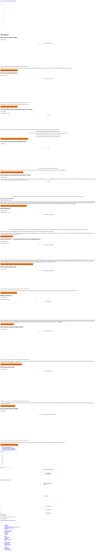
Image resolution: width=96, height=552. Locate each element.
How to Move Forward (8, 12)
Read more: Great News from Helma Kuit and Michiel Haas (12, 172)
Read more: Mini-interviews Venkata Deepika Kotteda (11, 364)
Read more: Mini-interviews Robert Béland (9, 106)
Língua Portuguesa (7, 25)
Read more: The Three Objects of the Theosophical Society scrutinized (14, 138)
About (3, 3)
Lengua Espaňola (7, 23)
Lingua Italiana (6, 24)
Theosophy (6, 6)
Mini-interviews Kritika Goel (7, 447)
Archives (3, 27)
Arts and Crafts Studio (8, 31)
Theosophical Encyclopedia (9, 9)
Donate (3, 32)
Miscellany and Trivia (8, 20)
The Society (6, 5)
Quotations (6, 19)
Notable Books (7, 18)
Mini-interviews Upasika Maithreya (8, 448)
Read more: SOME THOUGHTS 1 (7, 324)
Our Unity (6, 15)
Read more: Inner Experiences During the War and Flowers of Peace (13, 205)
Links (5, 21)
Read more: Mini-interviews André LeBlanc (9, 70)
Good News (6, 10)
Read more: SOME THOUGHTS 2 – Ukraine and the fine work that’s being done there (16, 264)
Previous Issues (7, 29)
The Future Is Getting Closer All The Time (9, 449)
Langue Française (7, 26)
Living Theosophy (7, 13)
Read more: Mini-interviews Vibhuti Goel (8, 292)
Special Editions (7, 30)
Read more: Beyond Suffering (6, 236)
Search (1, 467)
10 (2, 463)
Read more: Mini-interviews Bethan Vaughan (9, 444)
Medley (5, 17)
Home (3, 2)
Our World (6, 14)
